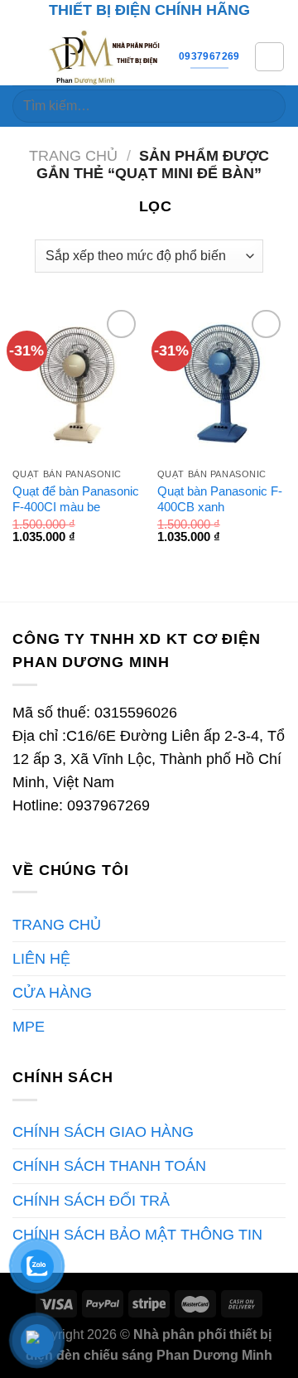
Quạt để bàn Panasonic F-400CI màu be (75, 499)
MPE (28, 1026)
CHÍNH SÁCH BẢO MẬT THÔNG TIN (137, 1234)
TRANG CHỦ (56, 924)
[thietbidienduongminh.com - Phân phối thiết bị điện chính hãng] (106, 56)
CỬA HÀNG (52, 992)
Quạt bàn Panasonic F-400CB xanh (219, 499)
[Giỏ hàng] (269, 56)
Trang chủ (73, 155)
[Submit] (266, 106)
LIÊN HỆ (41, 958)
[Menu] (23, 56)
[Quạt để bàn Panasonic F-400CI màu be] (76, 383)
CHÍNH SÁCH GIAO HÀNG (103, 1132)
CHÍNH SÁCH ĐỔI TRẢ (91, 1200)
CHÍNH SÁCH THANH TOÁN (109, 1166)
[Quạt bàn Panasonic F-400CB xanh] (221, 383)
